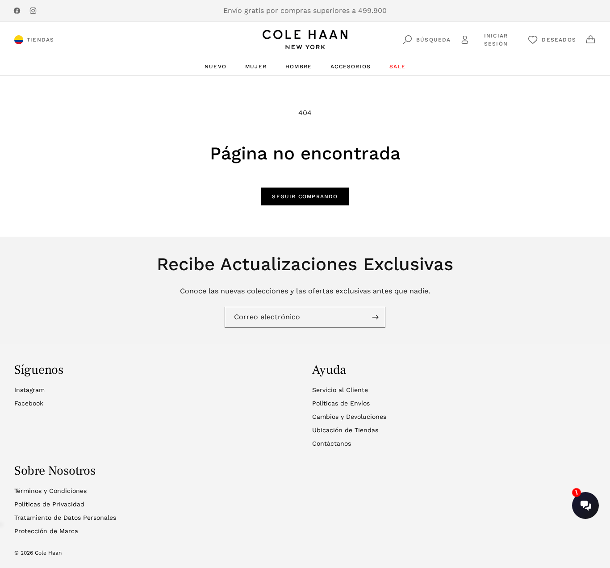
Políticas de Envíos (341, 403)
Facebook (28, 403)
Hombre (298, 66)
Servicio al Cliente (340, 389)
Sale (397, 66)
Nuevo (215, 66)
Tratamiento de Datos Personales (65, 517)
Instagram (29, 389)
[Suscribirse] (375, 317)
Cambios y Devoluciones (349, 416)
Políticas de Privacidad (49, 504)
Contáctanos (331, 443)
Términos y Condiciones (50, 490)
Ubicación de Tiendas (345, 430)
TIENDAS (40, 40)
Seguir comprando (305, 196)
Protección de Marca (46, 531)
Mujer (256, 66)
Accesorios (350, 66)
